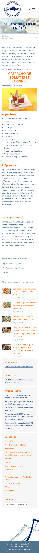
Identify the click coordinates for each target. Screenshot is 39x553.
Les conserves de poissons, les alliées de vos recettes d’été (24, 292)
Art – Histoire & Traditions (15, 445)
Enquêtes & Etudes (12, 483)
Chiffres (8, 473)
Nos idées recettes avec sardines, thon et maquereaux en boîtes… (18, 453)
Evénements (10, 448)
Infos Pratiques (11, 469)
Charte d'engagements (14, 466)
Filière (7, 462)
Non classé (9, 491)
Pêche (7, 487)
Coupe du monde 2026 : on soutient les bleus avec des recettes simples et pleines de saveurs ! (24, 332)
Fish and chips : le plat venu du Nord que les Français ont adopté (25, 305)
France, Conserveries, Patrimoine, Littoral (18, 478)
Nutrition (8, 458)
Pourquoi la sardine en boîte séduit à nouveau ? (23, 318)
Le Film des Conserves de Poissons (19, 366)
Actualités (9, 39)
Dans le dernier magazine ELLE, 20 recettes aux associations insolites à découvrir (24, 349)
